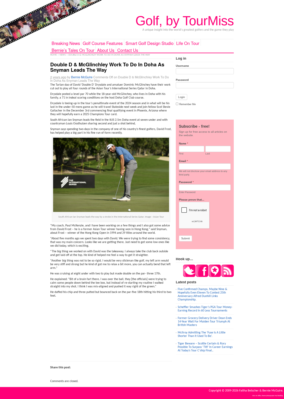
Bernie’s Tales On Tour (73, 50)
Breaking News (66, 43)
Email (183, 161)
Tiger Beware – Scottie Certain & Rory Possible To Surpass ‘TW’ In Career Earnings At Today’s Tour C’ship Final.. (205, 347)
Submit (185, 238)
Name (183, 143)
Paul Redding (279, 395)
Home (53, 55)
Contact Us (127, 50)
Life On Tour (187, 43)
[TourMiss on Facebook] (202, 276)
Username (182, 65)
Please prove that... (191, 199)
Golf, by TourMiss (184, 20)
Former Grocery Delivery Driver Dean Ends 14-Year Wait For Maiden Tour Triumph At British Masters (205, 322)
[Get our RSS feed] (227, 276)
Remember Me (187, 104)
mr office (258, 395)
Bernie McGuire (82, 77)
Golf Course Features (103, 43)
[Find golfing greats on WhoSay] (214, 276)
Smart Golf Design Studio (149, 43)
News (63, 55)
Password (182, 79)
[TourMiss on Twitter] (189, 276)
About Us (105, 50)
